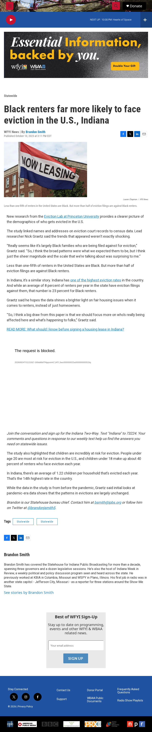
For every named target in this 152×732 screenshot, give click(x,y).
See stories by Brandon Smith (29, 592)
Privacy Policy (25, 706)
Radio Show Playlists (130, 700)
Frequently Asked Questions (128, 691)
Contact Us (63, 690)
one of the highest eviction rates (95, 280)
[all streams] (146, 20)
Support (62, 699)
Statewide (10, 96)
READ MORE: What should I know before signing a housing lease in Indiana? (65, 329)
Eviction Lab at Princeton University (71, 216)
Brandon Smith (35, 132)
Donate (136, 6)
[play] (11, 20)
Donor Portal (95, 690)
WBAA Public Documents (95, 700)
